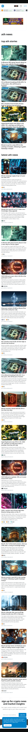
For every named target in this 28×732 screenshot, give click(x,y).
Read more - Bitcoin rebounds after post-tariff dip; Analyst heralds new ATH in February (14, 603)
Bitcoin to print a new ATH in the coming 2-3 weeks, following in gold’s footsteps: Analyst (13, 146)
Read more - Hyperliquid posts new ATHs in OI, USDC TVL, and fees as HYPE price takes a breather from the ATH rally (14, 432)
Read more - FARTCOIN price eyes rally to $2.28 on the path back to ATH (14, 266)
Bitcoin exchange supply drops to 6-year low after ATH (13, 176)
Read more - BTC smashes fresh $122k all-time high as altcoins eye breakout (14, 332)
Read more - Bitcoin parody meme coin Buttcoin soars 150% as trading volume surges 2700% (14, 636)
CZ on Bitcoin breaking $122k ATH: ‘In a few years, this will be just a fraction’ (13, 84)
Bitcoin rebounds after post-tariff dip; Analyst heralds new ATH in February (12, 613)
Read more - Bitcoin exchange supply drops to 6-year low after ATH (14, 166)
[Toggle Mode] (21, 6)
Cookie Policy (15, 722)
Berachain (3, 555)
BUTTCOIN (4, 657)
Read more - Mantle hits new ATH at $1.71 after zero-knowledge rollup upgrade (14, 200)
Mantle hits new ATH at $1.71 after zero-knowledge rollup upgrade (13, 210)
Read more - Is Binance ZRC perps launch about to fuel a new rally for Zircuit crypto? (14, 233)
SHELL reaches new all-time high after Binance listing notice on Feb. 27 (12, 511)
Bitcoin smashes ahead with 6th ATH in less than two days (12, 409)
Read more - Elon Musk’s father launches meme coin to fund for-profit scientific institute (14, 670)
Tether (12, 522)
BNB (3, 522)
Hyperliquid (3, 455)
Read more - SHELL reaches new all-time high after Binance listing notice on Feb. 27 (14, 501)
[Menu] (25, 6)
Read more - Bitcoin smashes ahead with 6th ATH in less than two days (14, 399)
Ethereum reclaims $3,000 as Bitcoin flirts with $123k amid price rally (13, 309)
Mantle (3, 221)
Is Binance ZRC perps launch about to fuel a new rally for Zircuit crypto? (13, 63)
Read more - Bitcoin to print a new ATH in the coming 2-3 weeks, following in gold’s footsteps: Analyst (14, 568)
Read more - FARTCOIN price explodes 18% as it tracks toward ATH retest (14, 467)
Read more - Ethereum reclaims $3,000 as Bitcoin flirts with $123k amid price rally (14, 298)
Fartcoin (4, 286)
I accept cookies (8, 725)
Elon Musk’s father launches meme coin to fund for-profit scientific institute (14, 680)
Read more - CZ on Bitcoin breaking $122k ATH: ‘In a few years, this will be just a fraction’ (14, 365)
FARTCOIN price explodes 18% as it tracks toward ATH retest (13, 477)
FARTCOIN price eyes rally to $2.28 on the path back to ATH (13, 277)
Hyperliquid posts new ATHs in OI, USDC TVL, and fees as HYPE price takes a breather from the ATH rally (13, 125)
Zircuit (3, 254)
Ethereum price (19, 10)
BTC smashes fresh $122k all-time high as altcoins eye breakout (12, 104)
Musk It (4, 691)
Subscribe (22, 715)
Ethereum (3, 320)
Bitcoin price (6, 10)
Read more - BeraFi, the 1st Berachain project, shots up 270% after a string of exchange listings (14, 534)
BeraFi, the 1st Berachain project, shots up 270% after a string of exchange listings (14, 544)
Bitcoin (3, 187)
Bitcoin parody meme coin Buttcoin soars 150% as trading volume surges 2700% (13, 646)
